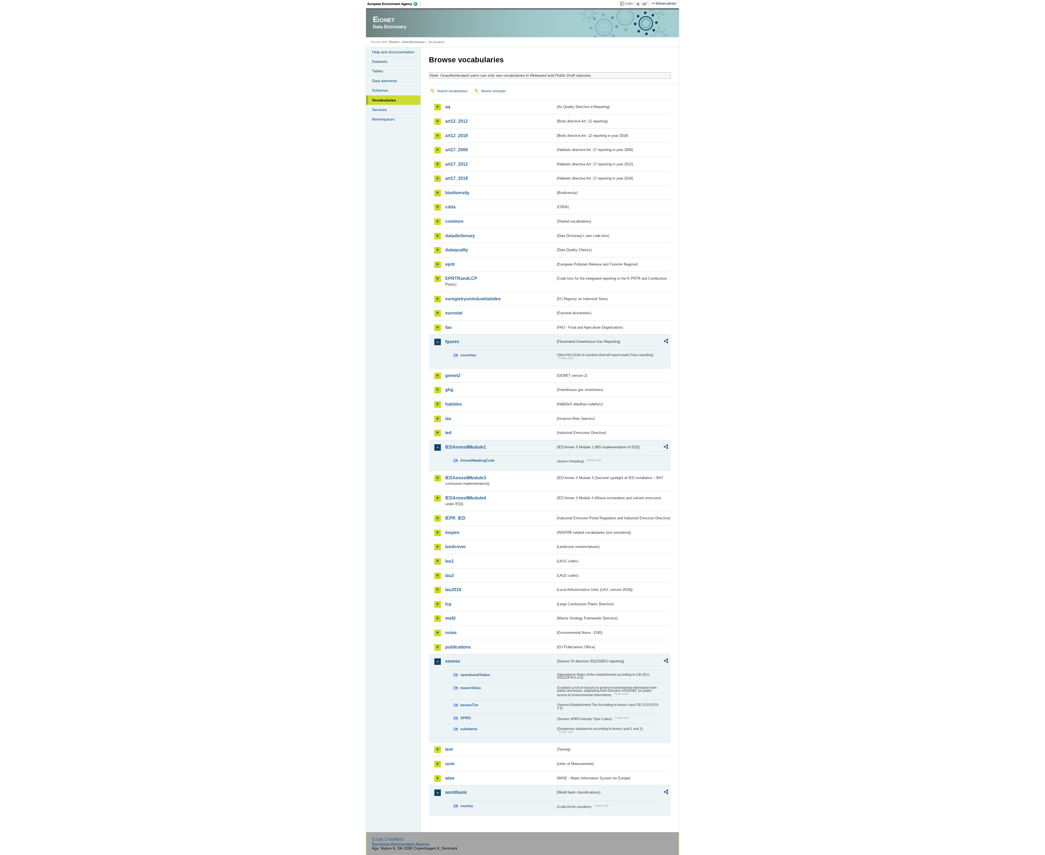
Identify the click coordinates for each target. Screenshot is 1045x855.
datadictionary (460, 235)
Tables (377, 71)
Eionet (393, 42)
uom (449, 763)
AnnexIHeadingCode (477, 460)
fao (448, 327)
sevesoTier (469, 705)
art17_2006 (456, 149)
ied (448, 432)
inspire (452, 532)
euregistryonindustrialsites (473, 299)
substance (468, 729)
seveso (452, 661)
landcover (455, 546)
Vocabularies (384, 100)
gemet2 (452, 375)
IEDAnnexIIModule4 (465, 498)
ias (448, 418)
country (466, 806)
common (454, 221)
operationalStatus (475, 675)
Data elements (384, 81)
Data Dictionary (413, 42)
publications (458, 647)
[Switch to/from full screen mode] (646, 4)
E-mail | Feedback (387, 839)
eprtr (450, 264)
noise (451, 632)
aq (447, 106)
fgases (452, 341)
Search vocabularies (452, 91)
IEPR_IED (455, 518)
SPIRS (465, 718)
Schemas (380, 90)
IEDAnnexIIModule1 (465, 447)
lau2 (449, 575)
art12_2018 (456, 135)
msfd (450, 618)
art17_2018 (456, 178)
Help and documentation (393, 52)
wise (449, 778)
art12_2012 (456, 121)
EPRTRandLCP (461, 278)
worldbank (456, 792)
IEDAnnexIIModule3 (465, 478)
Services (379, 109)
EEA (394, 4)
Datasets (379, 61)
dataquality (456, 250)
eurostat (453, 313)
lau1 (449, 561)
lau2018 (453, 589)
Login (629, 3)
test (449, 749)
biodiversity (457, 192)
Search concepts (493, 91)
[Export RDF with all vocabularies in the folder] (666, 342)
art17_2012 (456, 164)
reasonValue (470, 688)
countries (468, 355)
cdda (450, 207)
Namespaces (383, 119)
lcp (448, 604)
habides (453, 404)
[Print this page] (639, 4)
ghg (449, 389)
